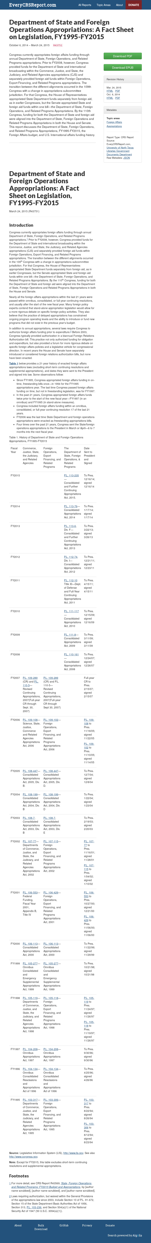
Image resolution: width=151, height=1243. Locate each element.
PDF (117, 91)
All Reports (84, 5)
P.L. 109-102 (50, 720)
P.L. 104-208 (30, 1049)
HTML (110, 91)
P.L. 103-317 (30, 1100)
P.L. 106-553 (30, 892)
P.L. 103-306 (50, 1100)
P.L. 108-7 (29, 818)
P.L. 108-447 (30, 771)
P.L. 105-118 (50, 998)
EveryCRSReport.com (32, 5)
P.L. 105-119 (30, 998)
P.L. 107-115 (50, 841)
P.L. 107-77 (29, 841)
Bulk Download (41, 1227)
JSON (126, 157)
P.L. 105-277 (30, 963)
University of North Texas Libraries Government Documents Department (120, 151)
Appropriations (114, 126)
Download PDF (122, 56)
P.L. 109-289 (50, 678)
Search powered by (120, 1235)
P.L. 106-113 (30, 943)
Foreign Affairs (114, 122)
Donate (133, 5)
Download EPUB (122, 67)
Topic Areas (103, 5)
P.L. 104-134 (30, 1069)
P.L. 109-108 (30, 720)
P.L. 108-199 (30, 794)
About (119, 5)
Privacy (87, 1225)
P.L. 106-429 (50, 892)
